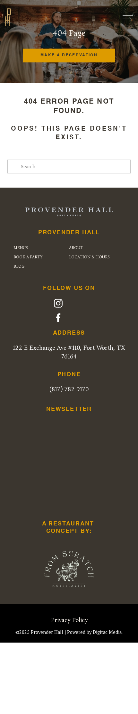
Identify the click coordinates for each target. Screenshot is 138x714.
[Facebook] (58, 317)
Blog (18, 266)
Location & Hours (89, 257)
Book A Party (27, 257)
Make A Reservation (69, 55)
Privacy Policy (69, 620)
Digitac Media (107, 632)
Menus (20, 247)
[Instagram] (58, 303)
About (76, 247)
